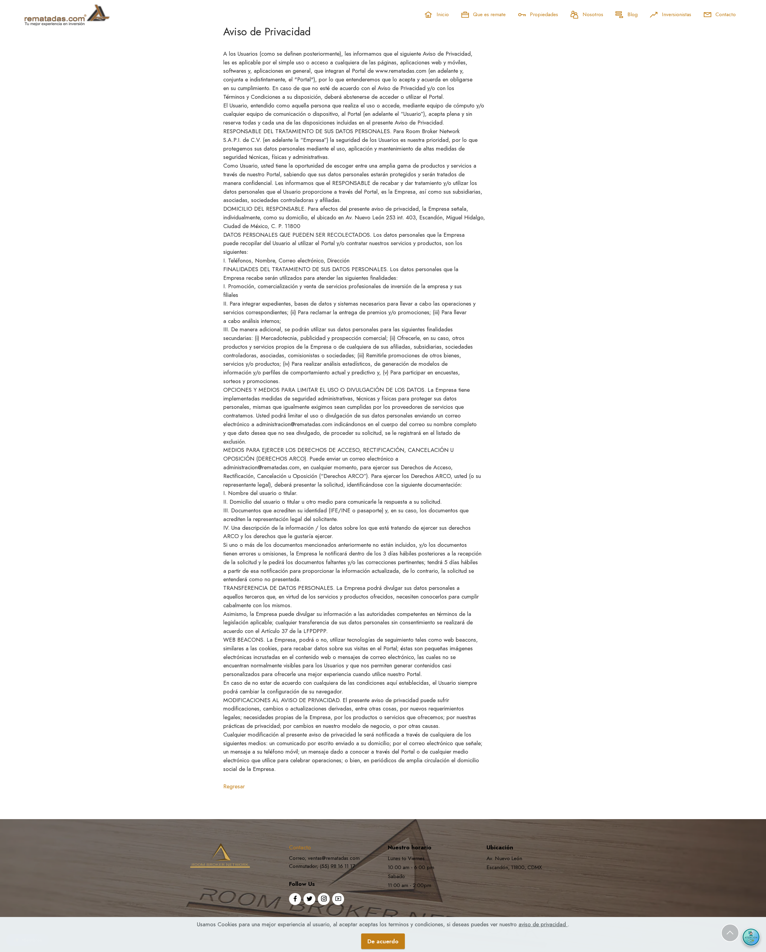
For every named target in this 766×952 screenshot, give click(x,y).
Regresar (234, 786)
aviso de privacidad (543, 924)
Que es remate (489, 14)
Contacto (725, 14)
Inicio (442, 14)
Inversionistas (675, 14)
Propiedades (543, 14)
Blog (632, 14)
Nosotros (592, 14)
